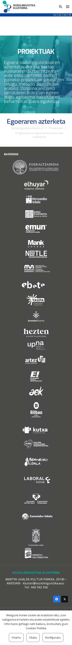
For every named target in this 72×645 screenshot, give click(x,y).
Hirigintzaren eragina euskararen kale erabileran (39, 135)
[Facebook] (56, 599)
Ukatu (33, 637)
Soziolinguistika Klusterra (27, 128)
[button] (60, 6)
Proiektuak (56, 128)
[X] (64, 599)
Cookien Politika (36, 628)
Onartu (16, 637)
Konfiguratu (52, 637)
